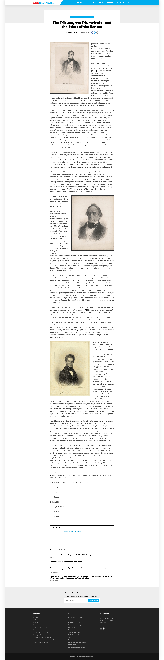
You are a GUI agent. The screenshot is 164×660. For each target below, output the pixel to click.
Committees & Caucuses (75, 620)
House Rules (71, 630)
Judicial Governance (74, 632)
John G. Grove (72, 32)
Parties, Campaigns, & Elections (77, 642)
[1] (97, 71)
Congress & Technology (74, 622)
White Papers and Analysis (42, 627)
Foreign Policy (72, 627)
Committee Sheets (40, 630)
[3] (90, 263)
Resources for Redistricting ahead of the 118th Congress (72, 555)
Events (110, 2)
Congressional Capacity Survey (44, 635)
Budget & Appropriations (75, 617)
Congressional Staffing (74, 625)
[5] (58, 290)
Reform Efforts (72, 644)
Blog (101, 2)
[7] (86, 310)
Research (90, 2)
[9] (72, 416)
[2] (108, 256)
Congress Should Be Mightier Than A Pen (66, 561)
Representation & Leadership (82, 17)
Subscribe (94, 600)
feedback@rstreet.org (106, 625)
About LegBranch (40, 620)
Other (70, 637)
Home (36, 617)
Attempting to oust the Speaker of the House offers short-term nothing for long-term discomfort (82, 569)
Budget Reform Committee (42, 632)
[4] (79, 271)
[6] (106, 295)
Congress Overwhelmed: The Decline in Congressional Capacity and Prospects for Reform (44, 639)
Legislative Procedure (74, 635)
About (79, 2)
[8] (77, 330)
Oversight (71, 639)
